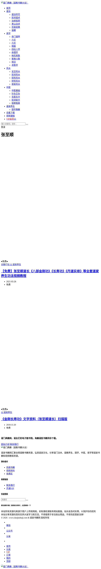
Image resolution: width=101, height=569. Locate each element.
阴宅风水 (16, 81)
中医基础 (16, 90)
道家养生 (17, 264)
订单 (8, 555)
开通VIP (10, 488)
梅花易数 (16, 56)
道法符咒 (16, 14)
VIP (8, 552)
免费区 (9, 474)
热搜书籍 (10, 467)
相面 (14, 46)
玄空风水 (16, 71)
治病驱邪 (16, 21)
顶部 (8, 561)
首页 (8, 546)
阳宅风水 (16, 78)
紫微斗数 (16, 59)
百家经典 (16, 27)
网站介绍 (5, 444)
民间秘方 (16, 100)
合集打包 (5, 264)
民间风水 (16, 75)
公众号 (9, 531)
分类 (8, 549)
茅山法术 (16, 24)
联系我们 (14, 444)
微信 (8, 525)
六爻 (14, 43)
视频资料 (10, 470)
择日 (14, 62)
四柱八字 (16, 49)
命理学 (15, 52)
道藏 (14, 30)
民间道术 (16, 18)
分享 (8, 536)
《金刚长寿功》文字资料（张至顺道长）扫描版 (34, 419)
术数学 (15, 65)
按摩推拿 (16, 103)
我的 (8, 558)
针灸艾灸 (16, 94)
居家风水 (16, 84)
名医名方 (16, 97)
